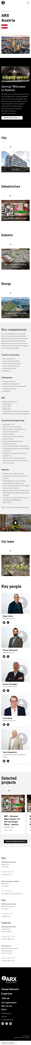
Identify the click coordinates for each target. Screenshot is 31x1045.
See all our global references (15, 841)
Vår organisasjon (9, 1003)
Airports (26, 507)
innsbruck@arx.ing (7, 939)
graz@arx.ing (6, 916)
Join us (5, 998)
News (4, 1010)
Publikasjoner (6, 1013)
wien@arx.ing (6, 874)
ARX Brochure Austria (10, 118)
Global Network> (5, 11)
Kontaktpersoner (7, 1020)
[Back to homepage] (3, 2)
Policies (4, 1017)
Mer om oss (6, 1006)
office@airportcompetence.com (12, 893)
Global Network (10, 989)
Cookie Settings (26, 1036)
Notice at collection (8, 1043)
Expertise (6, 994)
